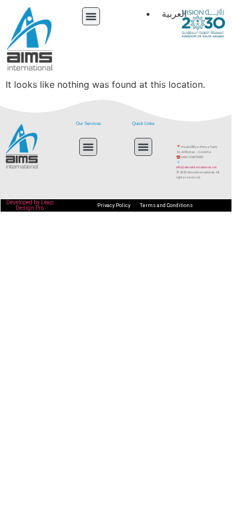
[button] (91, 16)
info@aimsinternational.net (196, 167)
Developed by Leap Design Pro (29, 205)
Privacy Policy (113, 205)
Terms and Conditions (166, 205)
